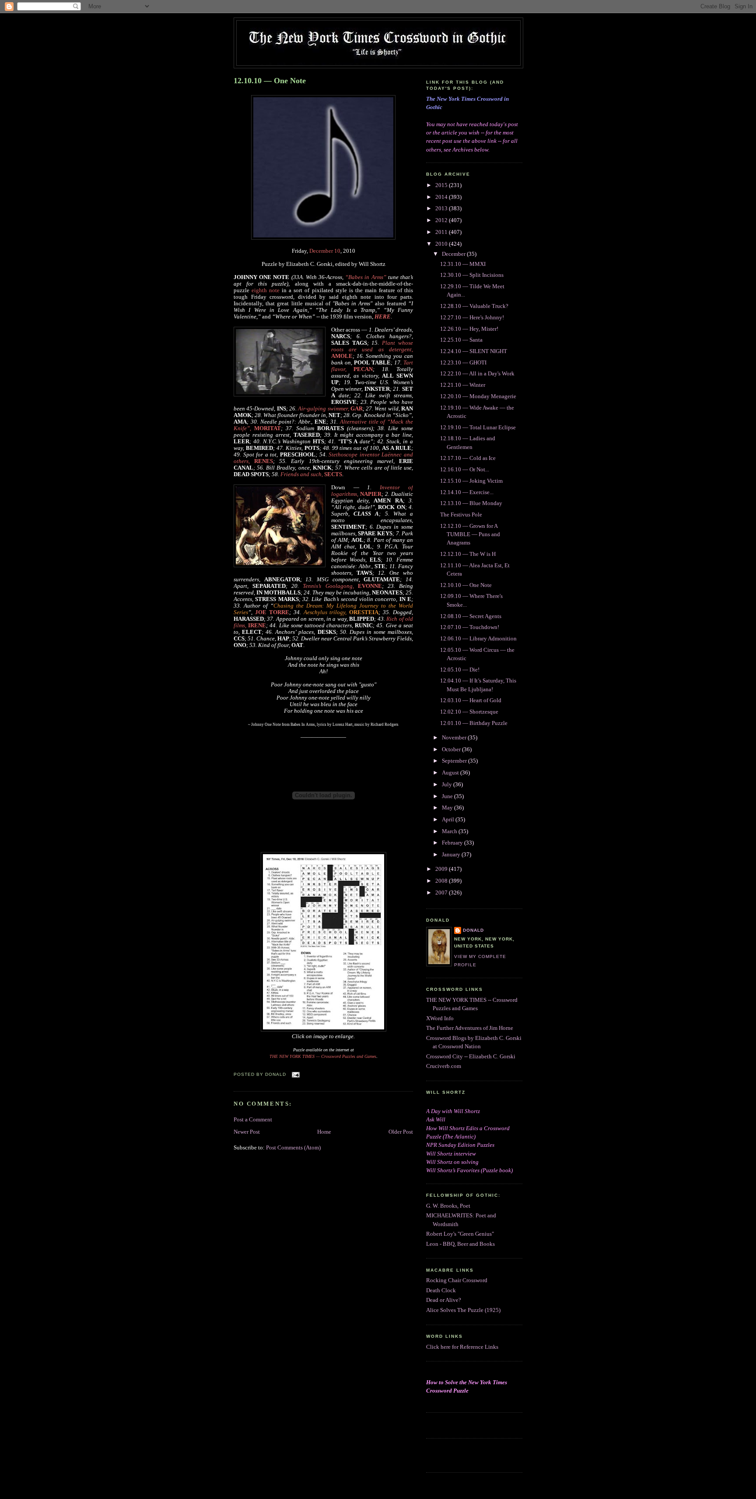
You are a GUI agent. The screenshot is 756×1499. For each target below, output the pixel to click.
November (455, 738)
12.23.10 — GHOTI (463, 363)
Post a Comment (253, 1120)
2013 (442, 208)
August (451, 773)
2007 (442, 893)
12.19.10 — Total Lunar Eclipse (478, 427)
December (454, 254)
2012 (442, 220)
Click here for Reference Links (462, 1347)
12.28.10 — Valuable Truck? (474, 306)
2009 (442, 869)
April (448, 820)
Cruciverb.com (443, 1066)
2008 (442, 881)
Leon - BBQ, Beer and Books (460, 1244)
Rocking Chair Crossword (456, 1280)
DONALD (473, 930)
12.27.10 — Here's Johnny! (472, 318)
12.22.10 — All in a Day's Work (477, 374)
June (448, 796)
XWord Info (440, 1018)
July (447, 784)
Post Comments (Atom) (293, 1148)
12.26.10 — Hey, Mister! (469, 329)
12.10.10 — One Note (270, 80)
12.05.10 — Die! (460, 670)
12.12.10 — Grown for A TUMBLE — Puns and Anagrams (470, 534)
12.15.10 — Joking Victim (471, 481)
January (452, 855)
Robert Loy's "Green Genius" (460, 1234)
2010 (442, 244)
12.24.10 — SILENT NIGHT (473, 351)
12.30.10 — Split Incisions (472, 275)
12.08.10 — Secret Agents (470, 616)
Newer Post (247, 1132)
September (455, 761)
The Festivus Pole (461, 515)
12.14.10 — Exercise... (467, 492)
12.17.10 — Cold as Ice (468, 458)
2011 (442, 232)
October (452, 749)
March (450, 831)
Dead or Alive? (443, 1300)
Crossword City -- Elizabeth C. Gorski (470, 1057)
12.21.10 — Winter (462, 385)
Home (324, 1132)
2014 (442, 197)
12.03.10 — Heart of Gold (470, 700)
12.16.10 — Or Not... (464, 470)
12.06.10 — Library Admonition (478, 639)
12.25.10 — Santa (461, 340)
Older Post (400, 1132)
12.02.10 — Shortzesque (469, 712)
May (448, 808)
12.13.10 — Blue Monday (471, 503)
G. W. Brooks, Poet (448, 1206)
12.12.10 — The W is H (468, 554)
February (453, 843)
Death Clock (441, 1290)
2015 (442, 185)
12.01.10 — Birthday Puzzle (474, 723)
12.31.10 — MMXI (463, 264)
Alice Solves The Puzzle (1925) (463, 1310)
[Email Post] (294, 1074)
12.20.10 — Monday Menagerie (478, 396)
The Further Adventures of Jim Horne (469, 1028)
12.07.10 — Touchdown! (469, 627)
